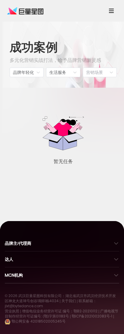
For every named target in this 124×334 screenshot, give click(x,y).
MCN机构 (14, 275)
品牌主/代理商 (18, 243)
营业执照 (12, 311)
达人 (9, 259)
